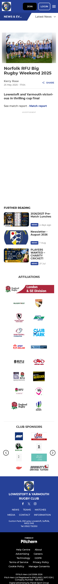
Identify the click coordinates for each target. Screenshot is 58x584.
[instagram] (35, 504)
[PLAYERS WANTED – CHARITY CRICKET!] (16, 255)
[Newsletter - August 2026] (16, 237)
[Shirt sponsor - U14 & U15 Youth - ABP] (19, 436)
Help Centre (23, 549)
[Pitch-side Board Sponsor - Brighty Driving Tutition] (39, 468)
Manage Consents (39, 566)
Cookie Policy (16, 566)
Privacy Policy (41, 562)
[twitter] (29, 504)
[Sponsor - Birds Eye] (19, 468)
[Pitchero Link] (29, 542)
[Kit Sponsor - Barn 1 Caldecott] (19, 458)
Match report (38, 106)
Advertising (22, 553)
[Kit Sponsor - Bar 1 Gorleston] (39, 447)
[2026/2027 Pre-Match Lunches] (16, 219)
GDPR (38, 558)
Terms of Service (18, 562)
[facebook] (22, 504)
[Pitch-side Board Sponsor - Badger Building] (19, 447)
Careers (38, 553)
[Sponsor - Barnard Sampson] (39, 458)
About (38, 549)
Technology (23, 558)
